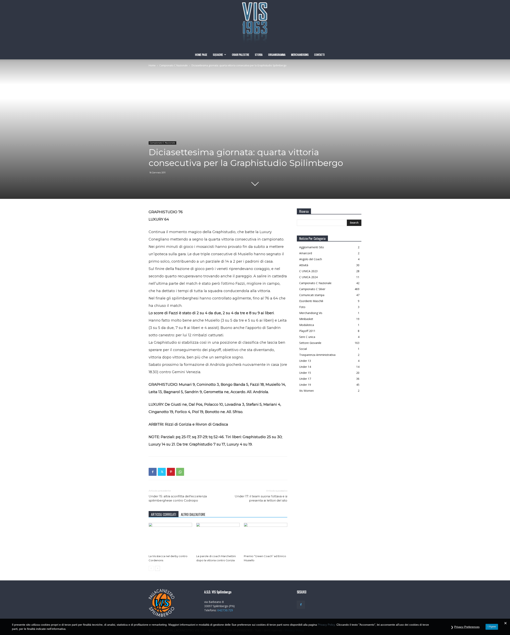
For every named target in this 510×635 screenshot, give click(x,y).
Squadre (218, 54)
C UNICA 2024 (308, 277)
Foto (302, 307)
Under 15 (305, 373)
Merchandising (300, 54)
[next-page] (157, 568)
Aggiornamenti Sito (311, 247)
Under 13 (305, 361)
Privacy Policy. (327, 624)
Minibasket (306, 319)
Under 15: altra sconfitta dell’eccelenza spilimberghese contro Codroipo (178, 498)
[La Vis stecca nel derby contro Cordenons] (170, 538)
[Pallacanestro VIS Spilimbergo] (255, 25)
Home (152, 65)
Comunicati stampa (311, 295)
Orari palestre (240, 54)
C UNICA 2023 (308, 271)
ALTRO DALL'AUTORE (193, 514)
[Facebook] (153, 472)
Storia (259, 54)
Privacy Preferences (467, 626)
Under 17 (305, 379)
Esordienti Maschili (311, 301)
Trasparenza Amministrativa (317, 355)
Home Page (201, 54)
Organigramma (276, 54)
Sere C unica (307, 337)
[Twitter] (162, 472)
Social (303, 349)
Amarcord (305, 253)
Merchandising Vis (310, 313)
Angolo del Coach (310, 259)
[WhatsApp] (180, 472)
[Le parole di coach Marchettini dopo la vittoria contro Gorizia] (218, 538)
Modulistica (306, 325)
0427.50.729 (225, 610)
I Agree (492, 626)
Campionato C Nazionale (173, 65)
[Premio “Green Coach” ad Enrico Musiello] (265, 538)
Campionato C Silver (312, 289)
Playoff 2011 (307, 331)
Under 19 (305, 385)
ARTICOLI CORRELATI (163, 514)
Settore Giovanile (310, 343)
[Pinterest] (171, 472)
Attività (303, 265)
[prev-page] (151, 568)
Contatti (319, 54)
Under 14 (305, 367)
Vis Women (306, 391)
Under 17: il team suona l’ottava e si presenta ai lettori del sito (261, 498)
